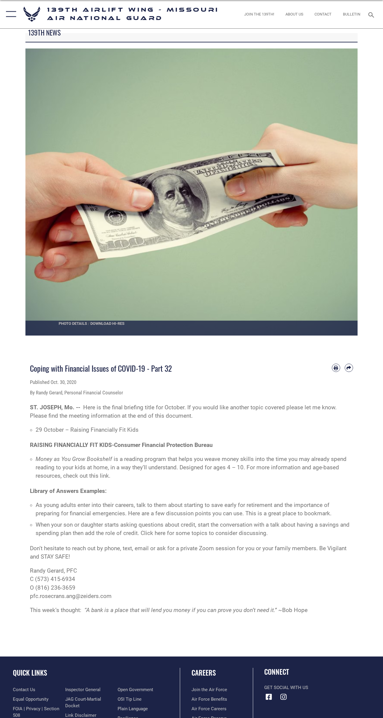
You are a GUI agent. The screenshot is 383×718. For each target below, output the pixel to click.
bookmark (317, 513)
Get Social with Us (286, 687)
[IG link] (283, 696)
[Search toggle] (372, 14)
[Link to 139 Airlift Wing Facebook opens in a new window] (268, 696)
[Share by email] (349, 368)
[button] (9, 14)
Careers (204, 673)
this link (98, 476)
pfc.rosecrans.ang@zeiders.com (71, 596)
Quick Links (30, 673)
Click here (154, 533)
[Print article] (336, 368)
